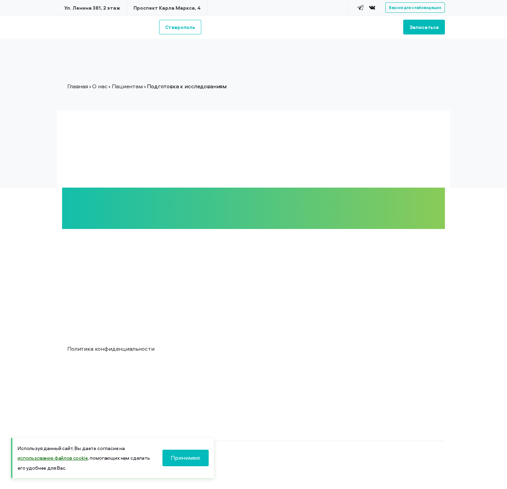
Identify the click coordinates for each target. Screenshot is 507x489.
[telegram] (360, 7)
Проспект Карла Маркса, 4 (167, 7)
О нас (99, 86)
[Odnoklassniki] (381, 7)
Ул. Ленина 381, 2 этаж (92, 7)
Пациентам (127, 86)
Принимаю (185, 457)
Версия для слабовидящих (415, 7)
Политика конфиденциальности (111, 348)
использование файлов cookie (53, 458)
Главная (77, 86)
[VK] (372, 7)
